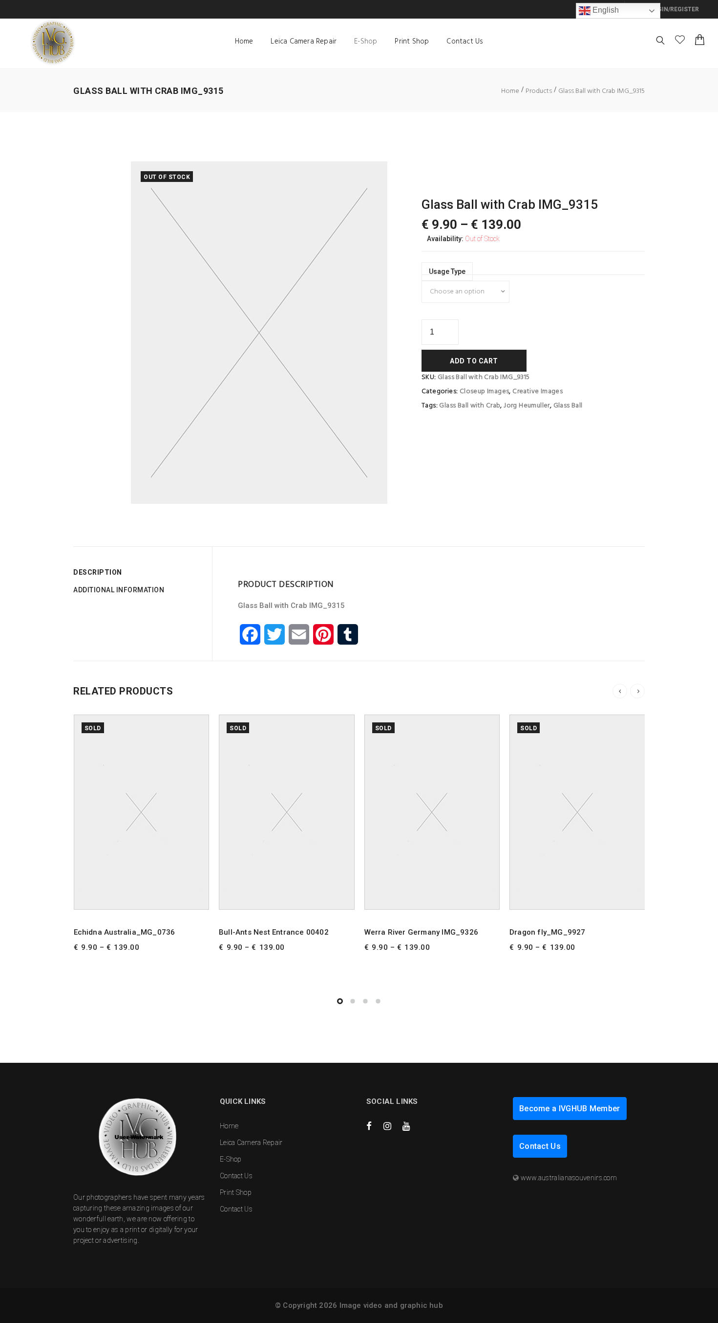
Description (97, 572)
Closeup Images (484, 391)
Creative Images (537, 391)
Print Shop (412, 41)
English (605, 10)
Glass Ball (568, 405)
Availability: (445, 239)
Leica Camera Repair (304, 41)
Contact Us (464, 41)
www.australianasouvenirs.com (569, 1178)
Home (244, 41)
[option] (259, 332)
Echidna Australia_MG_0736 (124, 932)
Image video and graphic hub (391, 1305)
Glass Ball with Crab (469, 405)
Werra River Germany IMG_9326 (421, 932)
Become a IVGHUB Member (569, 1108)
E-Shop (365, 41)
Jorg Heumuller (527, 405)
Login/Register (673, 9)
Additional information (118, 590)
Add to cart (474, 361)
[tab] (139, 572)
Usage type (447, 271)
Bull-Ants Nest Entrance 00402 (274, 932)
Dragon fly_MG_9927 (547, 932)
